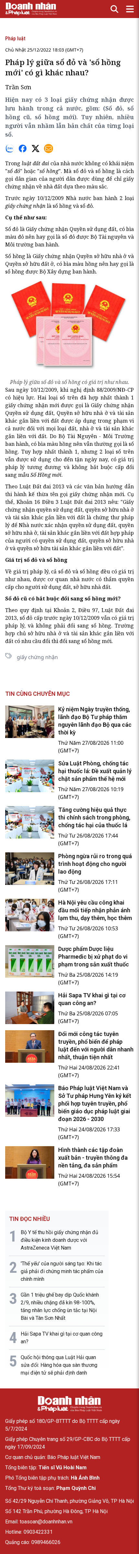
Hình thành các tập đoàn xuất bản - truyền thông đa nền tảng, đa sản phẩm (93, 1157)
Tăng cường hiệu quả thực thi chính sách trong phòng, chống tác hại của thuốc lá (94, 817)
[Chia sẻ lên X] (35, 148)
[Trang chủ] (69, 1404)
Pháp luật (15, 38)
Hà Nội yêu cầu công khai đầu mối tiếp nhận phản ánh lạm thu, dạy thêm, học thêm (95, 910)
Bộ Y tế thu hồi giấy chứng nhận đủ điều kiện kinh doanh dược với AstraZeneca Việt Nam (59, 1240)
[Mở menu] (130, 9)
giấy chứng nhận (37, 657)
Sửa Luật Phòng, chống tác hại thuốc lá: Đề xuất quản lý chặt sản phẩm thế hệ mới (95, 771)
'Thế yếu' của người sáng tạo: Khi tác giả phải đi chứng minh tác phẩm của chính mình (62, 1271)
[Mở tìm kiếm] (114, 9)
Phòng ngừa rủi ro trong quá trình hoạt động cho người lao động (95, 864)
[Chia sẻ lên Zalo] (9, 148)
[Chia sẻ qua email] (48, 148)
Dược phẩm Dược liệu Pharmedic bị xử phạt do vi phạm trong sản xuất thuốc (93, 956)
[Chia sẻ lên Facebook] (22, 148)
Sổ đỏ (11, 229)
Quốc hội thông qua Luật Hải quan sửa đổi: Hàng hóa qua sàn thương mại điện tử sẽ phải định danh (59, 1365)
